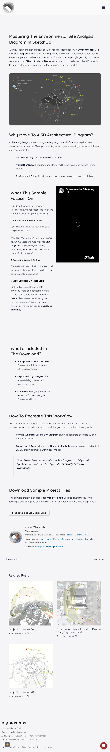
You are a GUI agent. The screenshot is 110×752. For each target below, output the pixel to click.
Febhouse (70, 535)
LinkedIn (58, 547)
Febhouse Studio (15, 728)
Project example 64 (21, 629)
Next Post (100, 559)
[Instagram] (2, 723)
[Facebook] (20, 723)
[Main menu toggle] (103, 7)
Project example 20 (21, 692)
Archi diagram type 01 (19, 633)
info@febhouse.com (17, 732)
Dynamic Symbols (61, 539)
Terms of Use (20, 747)
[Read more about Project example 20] (31, 665)
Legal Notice (47, 747)
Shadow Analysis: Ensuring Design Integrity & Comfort (79, 630)
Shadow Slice (82, 539)
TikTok (49, 547)
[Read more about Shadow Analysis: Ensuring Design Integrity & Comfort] (79, 603)
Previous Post (11, 559)
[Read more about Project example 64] (31, 603)
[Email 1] (24, 723)
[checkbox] (7, 744)
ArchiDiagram (83, 535)
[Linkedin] (15, 723)
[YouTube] (11, 723)
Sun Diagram (46, 539)
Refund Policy (34, 747)
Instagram (39, 547)
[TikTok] (7, 723)
